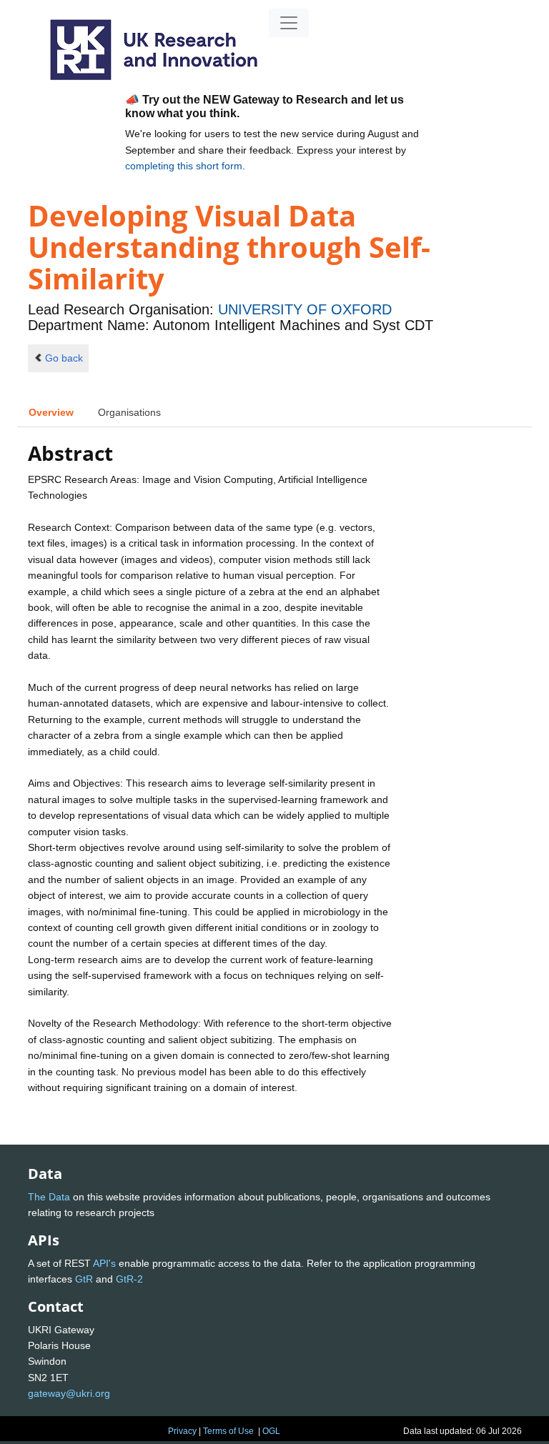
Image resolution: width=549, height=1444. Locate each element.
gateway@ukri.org (69, 1393)
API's (104, 1263)
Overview (51, 412)
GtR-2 (129, 1279)
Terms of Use (228, 1431)
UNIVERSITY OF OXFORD (305, 309)
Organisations (129, 412)
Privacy (182, 1431)
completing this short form (183, 165)
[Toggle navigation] (289, 23)
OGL (271, 1431)
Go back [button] (64, 358)
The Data (49, 1196)
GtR (84, 1279)
